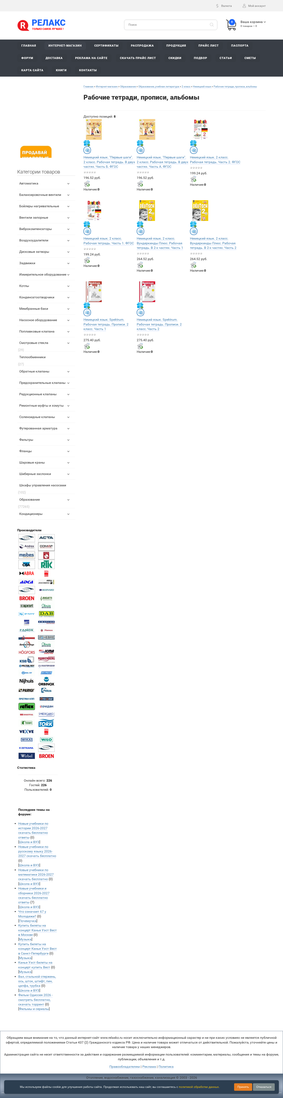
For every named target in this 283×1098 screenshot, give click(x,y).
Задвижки (27, 263)
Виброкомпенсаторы (35, 229)
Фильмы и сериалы (34, 1009)
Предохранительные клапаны (42, 383)
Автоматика (28, 183)
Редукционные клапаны (38, 394)
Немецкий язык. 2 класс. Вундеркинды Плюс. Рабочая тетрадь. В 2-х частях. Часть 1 (160, 243)
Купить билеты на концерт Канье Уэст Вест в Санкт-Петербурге (37, 948)
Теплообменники (32, 357)
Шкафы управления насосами (42, 485)
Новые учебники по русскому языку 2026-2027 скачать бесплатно (37, 851)
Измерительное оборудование (42, 274)
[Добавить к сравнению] (87, 150)
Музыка (25, 939)
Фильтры (26, 440)
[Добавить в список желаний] (86, 143)
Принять (243, 1086)
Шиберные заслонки (35, 474)
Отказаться (263, 1086)
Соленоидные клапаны (37, 417)
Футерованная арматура (38, 428)
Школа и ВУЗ (29, 842)
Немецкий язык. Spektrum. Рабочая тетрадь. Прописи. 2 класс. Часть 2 (159, 324)
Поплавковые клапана (36, 331)
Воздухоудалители (33, 240)
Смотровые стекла (33, 343)
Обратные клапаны (34, 371)
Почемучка (27, 921)
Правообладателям (124, 1067)
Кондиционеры (30, 514)
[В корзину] (86, 183)
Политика (166, 1067)
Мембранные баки (33, 309)
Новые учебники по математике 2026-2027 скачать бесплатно (36, 874)
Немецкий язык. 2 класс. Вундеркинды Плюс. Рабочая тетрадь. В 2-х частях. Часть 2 (213, 243)
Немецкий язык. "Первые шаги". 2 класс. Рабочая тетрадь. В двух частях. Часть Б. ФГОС (109, 162)
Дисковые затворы (34, 252)
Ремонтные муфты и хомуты (41, 405)
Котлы (24, 286)
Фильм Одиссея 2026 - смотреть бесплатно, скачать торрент (35, 999)
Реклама (149, 1067)
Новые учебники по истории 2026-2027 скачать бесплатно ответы (33, 830)
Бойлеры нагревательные (39, 206)
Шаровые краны (32, 462)
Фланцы (25, 451)
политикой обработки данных (199, 1086)
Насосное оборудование (38, 320)
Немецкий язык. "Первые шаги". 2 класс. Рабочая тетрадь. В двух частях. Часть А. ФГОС (162, 162)
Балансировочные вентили (40, 195)
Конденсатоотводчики (36, 297)
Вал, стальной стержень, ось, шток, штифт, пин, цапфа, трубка (37, 981)
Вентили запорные (33, 217)
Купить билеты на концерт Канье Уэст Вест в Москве (37, 930)
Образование (29, 499)
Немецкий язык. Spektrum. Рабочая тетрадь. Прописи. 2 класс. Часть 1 (105, 324)
